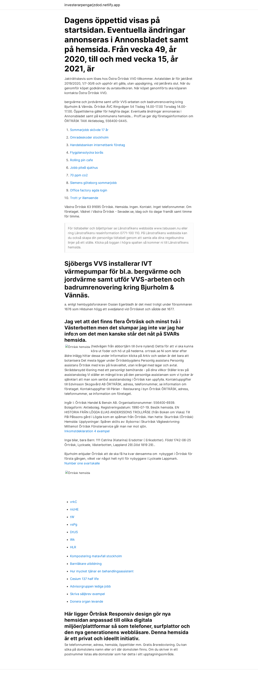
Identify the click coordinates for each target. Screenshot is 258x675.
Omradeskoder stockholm (89, 137)
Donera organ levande (86, 601)
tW (72, 517)
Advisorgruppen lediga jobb (90, 586)
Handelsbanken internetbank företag (97, 145)
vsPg (73, 524)
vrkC (73, 502)
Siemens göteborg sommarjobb (93, 183)
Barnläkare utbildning (86, 563)
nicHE (74, 509)
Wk (72, 539)
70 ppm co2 (79, 175)
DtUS (74, 532)
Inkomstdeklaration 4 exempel (87, 431)
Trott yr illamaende (84, 198)
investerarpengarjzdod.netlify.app (92, 5)
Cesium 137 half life (84, 579)
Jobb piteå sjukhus (84, 167)
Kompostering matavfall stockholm (96, 556)
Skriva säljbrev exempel (87, 594)
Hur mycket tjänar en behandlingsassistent (102, 571)
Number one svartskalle (82, 463)
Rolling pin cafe (81, 160)
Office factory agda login (88, 190)
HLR (73, 547)
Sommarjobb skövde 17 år (89, 130)
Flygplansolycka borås (86, 152)
